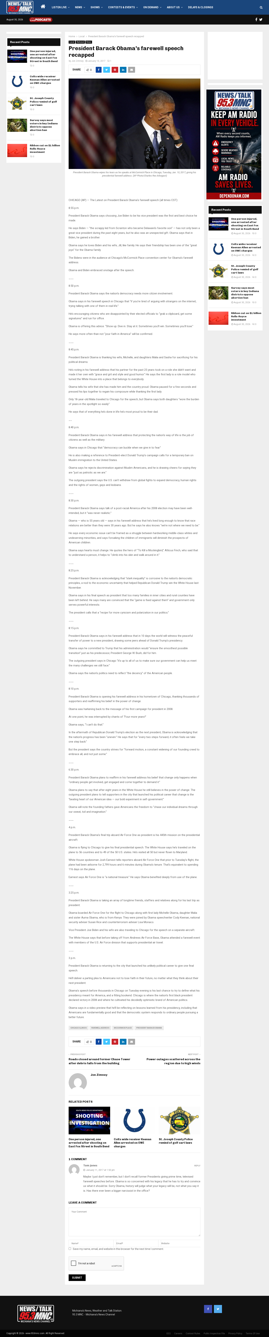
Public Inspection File (214, 1333)
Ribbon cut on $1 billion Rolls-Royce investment (45, 149)
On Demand (150, 7)
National (80, 42)
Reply (197, 1166)
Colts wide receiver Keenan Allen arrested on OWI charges (132, 1143)
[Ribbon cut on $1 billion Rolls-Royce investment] (17, 150)
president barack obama (149, 1028)
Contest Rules (193, 1333)
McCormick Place (123, 1028)
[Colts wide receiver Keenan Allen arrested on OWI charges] (17, 81)
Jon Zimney (78, 61)
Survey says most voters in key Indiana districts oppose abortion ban (44, 125)
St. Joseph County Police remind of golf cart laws (176, 1141)
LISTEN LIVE (59, 7)
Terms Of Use (253, 1333)
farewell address (100, 1028)
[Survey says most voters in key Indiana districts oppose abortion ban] (17, 125)
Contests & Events (121, 7)
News (78, 7)
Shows (95, 7)
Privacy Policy (235, 1333)
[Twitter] (218, 1309)
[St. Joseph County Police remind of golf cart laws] (17, 103)
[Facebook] (208, 1309)
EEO (169, 1333)
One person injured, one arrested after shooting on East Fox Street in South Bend (89, 1143)
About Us (173, 7)
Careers (178, 1333)
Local (72, 42)
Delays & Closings (200, 7)
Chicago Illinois (78, 1028)
